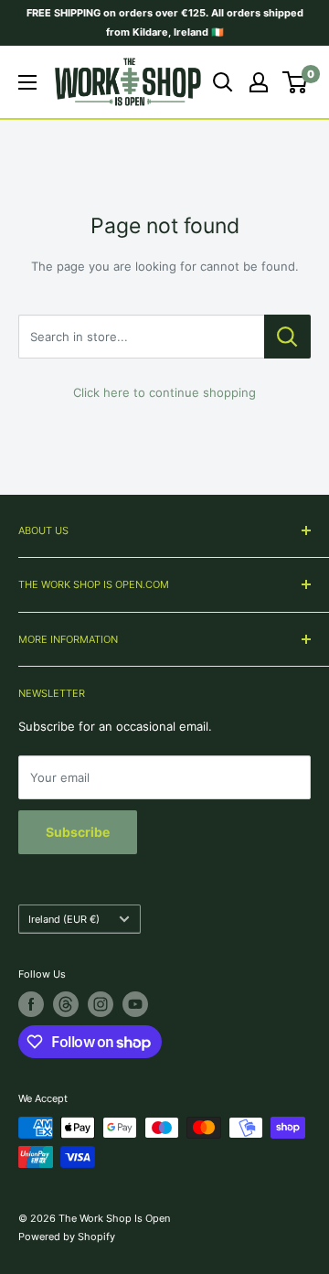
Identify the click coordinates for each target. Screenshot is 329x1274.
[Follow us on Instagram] (100, 1004)
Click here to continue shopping (164, 392)
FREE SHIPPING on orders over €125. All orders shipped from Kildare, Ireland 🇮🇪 (165, 22)
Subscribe (78, 832)
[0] (295, 82)
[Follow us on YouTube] (135, 1004)
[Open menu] (27, 82)
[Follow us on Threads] (66, 1004)
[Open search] (223, 82)
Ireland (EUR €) (64, 919)
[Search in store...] (287, 337)
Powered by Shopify (66, 1236)
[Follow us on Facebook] (31, 1004)
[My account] (258, 82)
